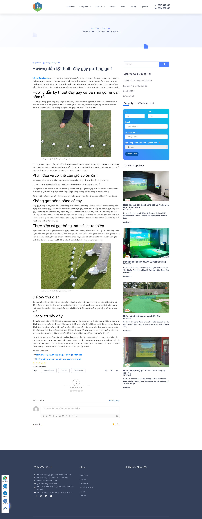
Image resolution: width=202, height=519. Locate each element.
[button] (49, 370)
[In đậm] (43, 416)
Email (127, 122)
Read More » (127, 222)
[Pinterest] (51, 496)
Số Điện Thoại (131, 132)
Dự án (122, 7)
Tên (149, 112)
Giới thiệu (71, 7)
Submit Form (132, 154)
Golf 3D (5, 488)
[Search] (164, 64)
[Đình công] (53, 416)
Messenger (5, 503)
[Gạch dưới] (50, 416)
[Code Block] (66, 416)
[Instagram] (41, 496)
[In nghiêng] (46, 416)
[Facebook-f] (36, 496)
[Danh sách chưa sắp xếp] (59, 416)
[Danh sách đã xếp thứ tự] (56, 416)
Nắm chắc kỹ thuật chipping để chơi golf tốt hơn (59, 355)
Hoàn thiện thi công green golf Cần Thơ (141, 316)
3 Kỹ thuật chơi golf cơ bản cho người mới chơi (58, 359)
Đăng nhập (115, 401)
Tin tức (112, 7)
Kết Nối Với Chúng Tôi (136, 467)
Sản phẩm (83, 7)
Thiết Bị (5, 496)
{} (72, 416)
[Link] (69, 416)
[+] (76, 416)
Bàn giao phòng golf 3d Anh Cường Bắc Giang (144, 262)
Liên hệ (133, 7)
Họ (126, 112)
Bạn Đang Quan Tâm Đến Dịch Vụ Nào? (141, 143)
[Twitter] (46, 496)
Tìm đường (5, 481)
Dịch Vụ (99, 7)
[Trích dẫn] (63, 416)
